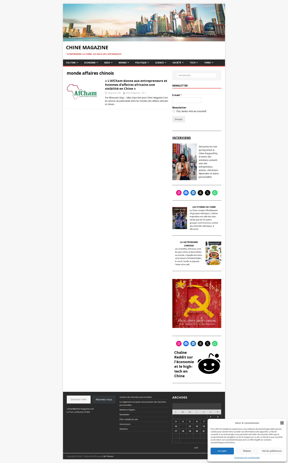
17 (176, 431)
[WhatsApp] (215, 192)
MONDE (123, 62)
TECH (192, 62)
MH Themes (108, 456)
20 (197, 431)
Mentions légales (127, 409)
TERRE (207, 62)
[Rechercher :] (197, 75)
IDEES (107, 62)
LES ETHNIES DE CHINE (204, 207)
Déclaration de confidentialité (247, 457)
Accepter (222, 451)
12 (190, 426)
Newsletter (179, 107)
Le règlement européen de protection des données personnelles (143, 403)
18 (183, 431)
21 (204, 431)
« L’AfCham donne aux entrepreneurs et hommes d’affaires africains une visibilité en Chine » (136, 85)
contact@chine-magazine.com (80, 408)
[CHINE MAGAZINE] (144, 39)
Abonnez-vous (104, 399)
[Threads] (200, 192)
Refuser (247, 451)
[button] (282, 422)
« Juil (196, 447)
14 (204, 426)
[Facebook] (186, 192)
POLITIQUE (141, 62)
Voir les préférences (272, 451)
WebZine (124, 429)
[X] (207, 192)
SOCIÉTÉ (176, 62)
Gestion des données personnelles (136, 397)
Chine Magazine (133, 92)
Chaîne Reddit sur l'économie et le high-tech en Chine (184, 364)
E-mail (177, 95)
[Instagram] (179, 192)
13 (197, 426)
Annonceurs (125, 424)
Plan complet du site (129, 419)
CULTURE (71, 62)
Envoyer (179, 119)
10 (176, 426)
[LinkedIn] (193, 192)
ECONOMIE (90, 62)
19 (190, 431)
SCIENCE (159, 62)
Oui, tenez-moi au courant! (191, 111)
